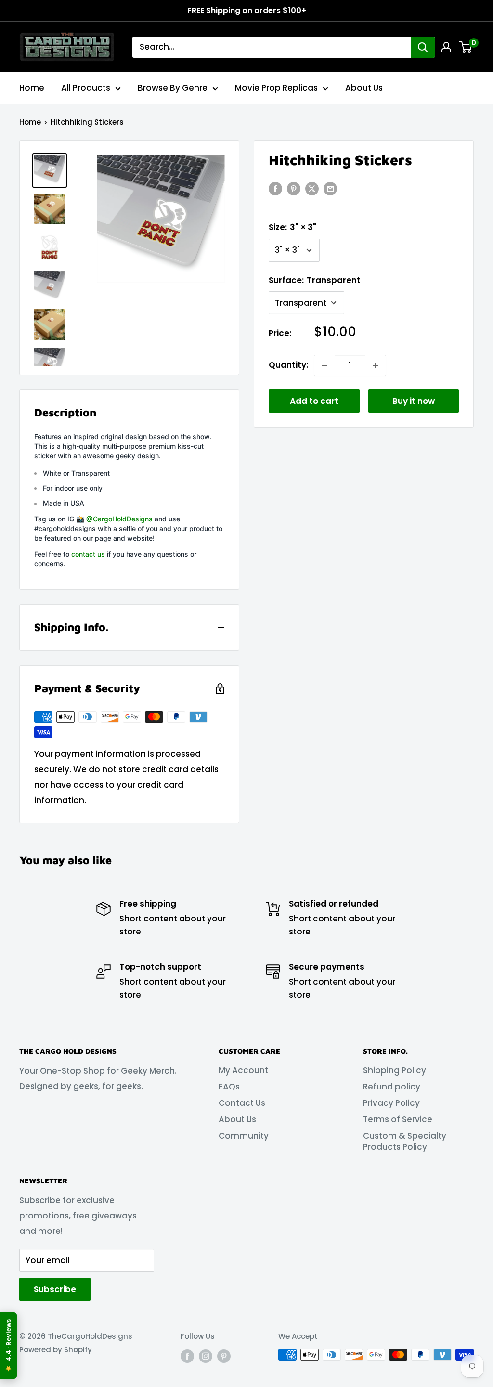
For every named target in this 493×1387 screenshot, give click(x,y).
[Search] (423, 47)
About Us (364, 87)
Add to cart (314, 401)
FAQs (229, 1086)
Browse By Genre (173, 87)
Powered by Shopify (55, 1350)
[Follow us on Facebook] (187, 1356)
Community (244, 1135)
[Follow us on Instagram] (205, 1356)
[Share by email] (330, 188)
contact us (88, 554)
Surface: (315, 280)
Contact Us (242, 1103)
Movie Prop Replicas (276, 87)
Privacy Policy (391, 1103)
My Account (243, 1070)
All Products (85, 87)
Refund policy (391, 1086)
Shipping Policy (394, 1070)
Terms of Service (397, 1119)
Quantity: (288, 365)
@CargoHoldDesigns (119, 519)
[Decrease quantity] (324, 365)
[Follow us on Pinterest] (224, 1356)
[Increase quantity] (375, 365)
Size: (292, 227)
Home (31, 87)
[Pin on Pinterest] (293, 188)
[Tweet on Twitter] (312, 188)
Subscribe (55, 1289)
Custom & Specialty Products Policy (404, 1141)
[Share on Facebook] (275, 188)
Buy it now (413, 401)
